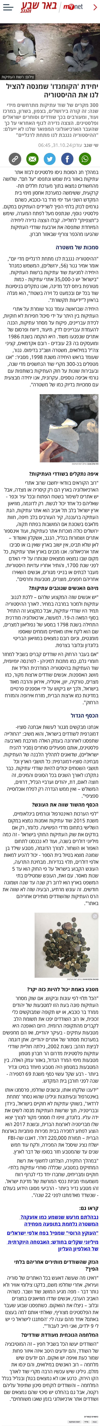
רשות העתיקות (74, 1422)
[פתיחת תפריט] (8, 7)
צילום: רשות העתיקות (18, 76)
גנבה (94, 1422)
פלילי (86, 1422)
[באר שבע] (50, 12)
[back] (95, 7)
